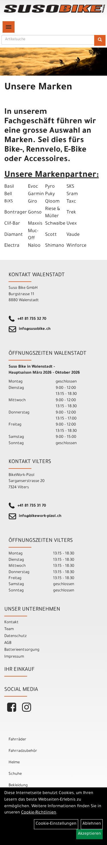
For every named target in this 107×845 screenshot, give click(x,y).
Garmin (36, 194)
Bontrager (15, 212)
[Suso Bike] (55, 9)
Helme (14, 762)
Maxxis (35, 223)
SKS (70, 186)
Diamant (13, 235)
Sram (72, 194)
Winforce (76, 245)
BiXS (8, 201)
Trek (71, 212)
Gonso (35, 212)
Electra (11, 245)
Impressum (14, 657)
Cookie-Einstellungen (56, 824)
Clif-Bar (12, 223)
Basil (9, 186)
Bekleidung (18, 785)
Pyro (50, 186)
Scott (51, 235)
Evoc (33, 186)
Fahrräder (17, 740)
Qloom (52, 201)
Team (9, 629)
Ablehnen (91, 824)
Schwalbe (55, 223)
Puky (50, 194)
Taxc (71, 201)
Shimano (54, 245)
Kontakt (11, 622)
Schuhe (15, 774)
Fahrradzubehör (23, 751)
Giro (32, 201)
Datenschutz (15, 636)
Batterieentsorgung (21, 650)
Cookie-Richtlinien (38, 813)
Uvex (71, 223)
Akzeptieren (89, 834)
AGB (7, 643)
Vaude (73, 235)
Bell (8, 194)
